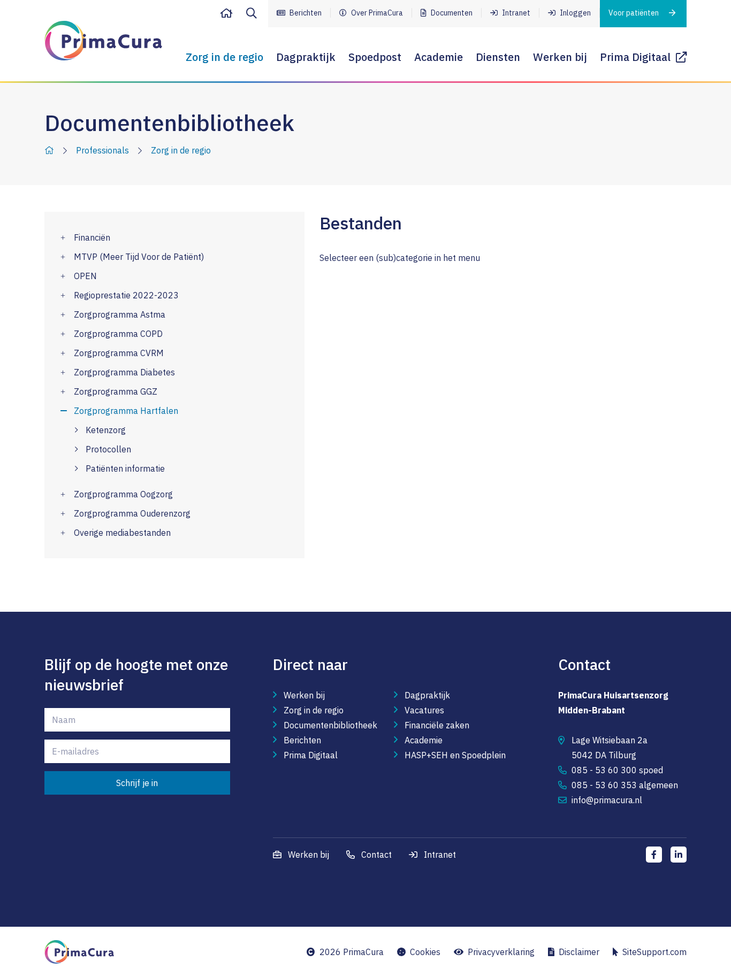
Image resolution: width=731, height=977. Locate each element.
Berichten (305, 13)
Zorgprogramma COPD (118, 333)
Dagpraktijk (306, 57)
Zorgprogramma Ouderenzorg (132, 513)
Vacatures (424, 710)
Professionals (102, 150)
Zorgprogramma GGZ (115, 391)
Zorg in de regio (224, 57)
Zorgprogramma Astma (119, 314)
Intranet (515, 13)
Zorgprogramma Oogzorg (123, 494)
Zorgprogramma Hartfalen (126, 410)
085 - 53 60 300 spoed (617, 770)
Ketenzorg (106, 430)
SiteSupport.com (652, 952)
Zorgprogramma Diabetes (124, 372)
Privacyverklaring (499, 952)
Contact (375, 854)
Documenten (451, 13)
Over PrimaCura (376, 13)
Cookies (423, 952)
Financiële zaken (437, 725)
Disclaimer (576, 952)
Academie (438, 57)
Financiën (92, 237)
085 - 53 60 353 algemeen (625, 785)
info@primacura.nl (607, 800)
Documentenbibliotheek (330, 725)
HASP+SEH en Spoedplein (455, 755)
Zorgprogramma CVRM (119, 353)
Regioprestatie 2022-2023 (126, 295)
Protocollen (108, 449)
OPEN (85, 276)
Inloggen (574, 13)
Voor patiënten (634, 13)
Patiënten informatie (125, 468)
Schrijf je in (137, 783)
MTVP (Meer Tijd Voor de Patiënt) (139, 256)
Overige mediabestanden (122, 532)
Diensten (498, 57)
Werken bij (560, 57)
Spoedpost (374, 57)
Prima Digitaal (638, 57)
